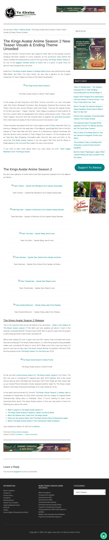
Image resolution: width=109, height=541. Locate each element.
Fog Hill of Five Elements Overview (50, 507)
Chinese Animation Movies (47, 502)
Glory (53, 125)
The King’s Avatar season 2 (23, 140)
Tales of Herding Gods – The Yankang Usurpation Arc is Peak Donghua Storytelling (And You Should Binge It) (88, 90)
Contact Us (7, 493)
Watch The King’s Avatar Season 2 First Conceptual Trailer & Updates (34, 421)
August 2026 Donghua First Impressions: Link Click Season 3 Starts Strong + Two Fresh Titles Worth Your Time (89, 99)
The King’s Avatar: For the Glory (33, 351)
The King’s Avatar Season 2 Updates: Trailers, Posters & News (31, 413)
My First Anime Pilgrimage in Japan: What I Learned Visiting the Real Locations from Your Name (89, 154)
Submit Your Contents (10, 503)
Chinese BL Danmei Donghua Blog (50, 505)
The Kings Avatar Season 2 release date (52, 392)
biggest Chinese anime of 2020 (29, 63)
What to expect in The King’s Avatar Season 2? (25, 410)
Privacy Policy (8, 495)
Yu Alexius (36, 426)
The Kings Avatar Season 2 (59, 60)
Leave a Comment (31, 434)
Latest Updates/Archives (11, 505)
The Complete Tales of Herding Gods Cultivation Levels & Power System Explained (88, 145)
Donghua (25, 432)
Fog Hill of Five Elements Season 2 (50, 517)
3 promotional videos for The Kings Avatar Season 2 (37, 375)
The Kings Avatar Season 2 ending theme (29, 71)
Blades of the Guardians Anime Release (52, 514)
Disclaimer (7, 498)
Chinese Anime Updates (46, 495)
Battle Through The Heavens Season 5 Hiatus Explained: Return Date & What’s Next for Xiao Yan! (88, 109)
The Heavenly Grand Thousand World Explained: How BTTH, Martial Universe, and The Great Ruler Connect (88, 125)
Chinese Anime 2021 (45, 497)
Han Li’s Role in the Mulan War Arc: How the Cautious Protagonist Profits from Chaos (88, 135)
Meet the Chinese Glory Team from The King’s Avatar (27, 415)
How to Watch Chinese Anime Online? (15, 512)
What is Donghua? (45, 492)
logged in (17, 472)
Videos (5, 510)
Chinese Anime (16, 432)
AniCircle (6, 507)
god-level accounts (62, 117)
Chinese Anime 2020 (45, 500)
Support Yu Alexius (89, 167)
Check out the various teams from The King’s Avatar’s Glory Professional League (38, 418)
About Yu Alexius (9, 490)
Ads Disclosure (8, 500)
